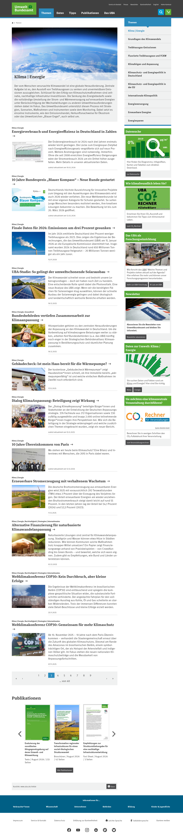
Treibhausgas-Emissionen (142, 47)
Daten (60, 13)
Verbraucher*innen (21, 806)
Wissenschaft (52, 806)
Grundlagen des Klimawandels (144, 39)
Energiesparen (136, 120)
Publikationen (90, 13)
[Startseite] (24, 8)
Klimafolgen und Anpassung (143, 64)
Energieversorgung (138, 104)
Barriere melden (163, 820)
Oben (112, 786)
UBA (144, 269)
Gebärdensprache (140, 820)
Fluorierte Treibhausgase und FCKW (147, 55)
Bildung (131, 806)
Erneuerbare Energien (139, 112)
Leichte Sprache (115, 820)
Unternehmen (80, 806)
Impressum (18, 820)
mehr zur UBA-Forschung (137, 284)
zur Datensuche (133, 174)
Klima (129, 383)
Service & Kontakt (115, 4)
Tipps (72, 13)
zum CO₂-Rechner (134, 226)
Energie (138, 389)
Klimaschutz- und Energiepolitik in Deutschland (147, 73)
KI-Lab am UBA (156, 284)
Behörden (107, 806)
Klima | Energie (136, 30)
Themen (46, 13)
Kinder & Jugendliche (160, 806)
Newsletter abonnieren (136, 337)
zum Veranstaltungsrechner (138, 442)
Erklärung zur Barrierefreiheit (85, 820)
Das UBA (109, 13)
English (156, 4)
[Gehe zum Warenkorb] (168, 12)
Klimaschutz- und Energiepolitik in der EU (147, 85)
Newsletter (134, 4)
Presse (125, 4)
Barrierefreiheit (145, 4)
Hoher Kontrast (166, 4)
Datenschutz (59, 820)
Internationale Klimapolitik (142, 95)
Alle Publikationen (64, 770)
